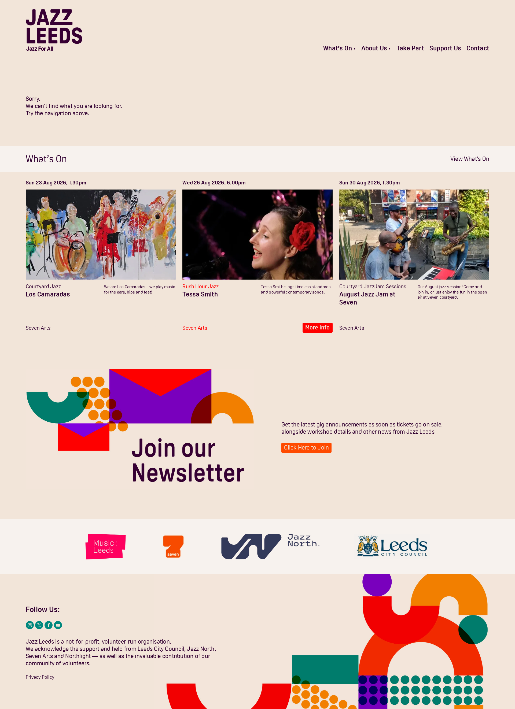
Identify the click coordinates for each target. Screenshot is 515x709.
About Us (374, 48)
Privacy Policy (40, 677)
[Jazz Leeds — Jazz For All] (54, 30)
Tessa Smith (200, 294)
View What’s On (469, 158)
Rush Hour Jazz (200, 286)
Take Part (410, 48)
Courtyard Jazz (43, 286)
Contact (477, 48)
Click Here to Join (306, 447)
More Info (160, 327)
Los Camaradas (48, 294)
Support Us (445, 48)
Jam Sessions (390, 286)
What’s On (337, 48)
